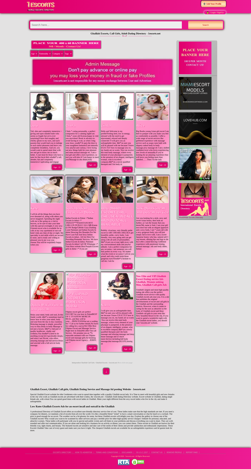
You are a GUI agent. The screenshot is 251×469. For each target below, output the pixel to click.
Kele (34, 208)
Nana (105, 305)
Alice (140, 126)
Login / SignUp (217, 12)
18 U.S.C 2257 (142, 452)
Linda (106, 126)
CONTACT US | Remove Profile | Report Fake (174, 452)
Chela (70, 126)
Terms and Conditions (107, 452)
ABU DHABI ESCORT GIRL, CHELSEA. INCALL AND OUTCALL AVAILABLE (117, 216)
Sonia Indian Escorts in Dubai (80, 210)
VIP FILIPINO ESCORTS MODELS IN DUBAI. (77, 300)
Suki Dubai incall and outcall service (152, 210)
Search (205, 25)
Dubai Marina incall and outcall (46, 307)
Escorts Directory (62, 452)
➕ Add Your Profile (212, 4)
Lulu (34, 126)
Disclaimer (127, 452)
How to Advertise (83, 452)
